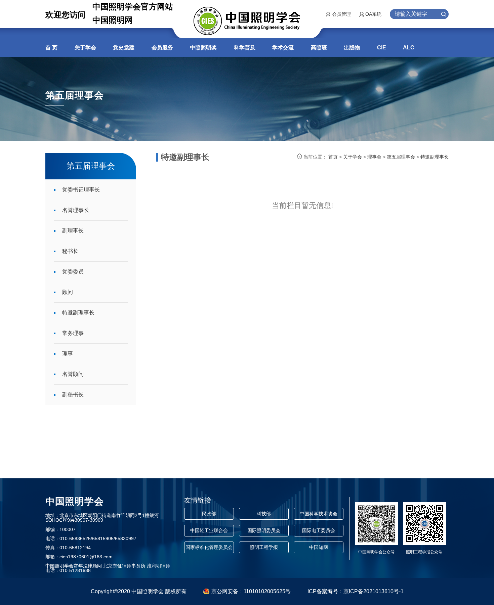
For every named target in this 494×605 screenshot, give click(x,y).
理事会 (374, 157)
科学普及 (244, 47)
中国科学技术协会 (318, 513)
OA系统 (373, 14)
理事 (67, 353)
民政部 (209, 513)
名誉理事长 (75, 210)
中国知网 (318, 547)
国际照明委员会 (263, 530)
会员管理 (341, 14)
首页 (333, 157)
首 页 (51, 47)
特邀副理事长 (78, 312)
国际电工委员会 (318, 530)
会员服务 (162, 47)
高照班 (319, 47)
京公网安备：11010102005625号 (251, 591)
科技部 (264, 513)
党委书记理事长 (81, 189)
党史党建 (123, 47)
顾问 (67, 292)
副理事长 (73, 230)
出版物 (352, 47)
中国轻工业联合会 (209, 530)
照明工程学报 (264, 547)
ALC (408, 47)
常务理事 (73, 333)
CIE (381, 47)
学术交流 (283, 47)
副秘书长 (73, 394)
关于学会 (85, 47)
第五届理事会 (401, 157)
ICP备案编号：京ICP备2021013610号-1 (355, 591)
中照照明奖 (203, 47)
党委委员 (73, 271)
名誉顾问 (73, 374)
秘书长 (70, 251)
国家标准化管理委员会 (209, 547)
